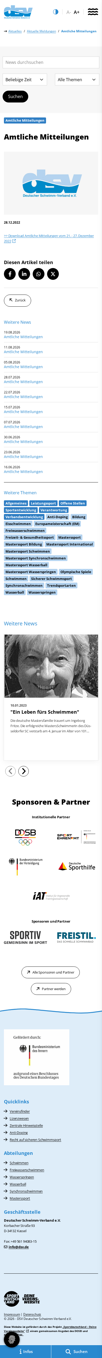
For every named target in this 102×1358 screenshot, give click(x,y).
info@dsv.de (19, 1246)
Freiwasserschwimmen (27, 1169)
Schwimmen (19, 1162)
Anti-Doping (19, 1132)
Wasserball (18, 1184)
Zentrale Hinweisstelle (26, 1125)
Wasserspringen (22, 1177)
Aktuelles (15, 31)
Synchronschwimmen (26, 1191)
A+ (77, 12)
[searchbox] (51, 62)
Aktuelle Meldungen (41, 31)
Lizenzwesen (19, 1118)
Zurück (20, 300)
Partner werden (54, 988)
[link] (51, 697)
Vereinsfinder (20, 1111)
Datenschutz (32, 1314)
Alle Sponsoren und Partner (53, 972)
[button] (10, 274)
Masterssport (20, 1198)
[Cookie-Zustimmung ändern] (12, 1339)
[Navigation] (93, 12)
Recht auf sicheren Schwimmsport (35, 1139)
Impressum (12, 1314)
